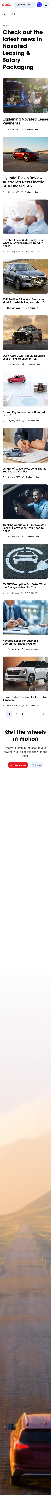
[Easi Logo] (6, 5)
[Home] (5, 14)
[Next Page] (44, 714)
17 (36, 714)
